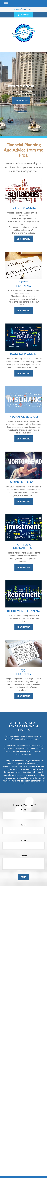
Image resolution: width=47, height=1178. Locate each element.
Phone (23, 840)
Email (23, 825)
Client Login (25, 15)
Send (23, 877)
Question (23, 855)
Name (23, 809)
